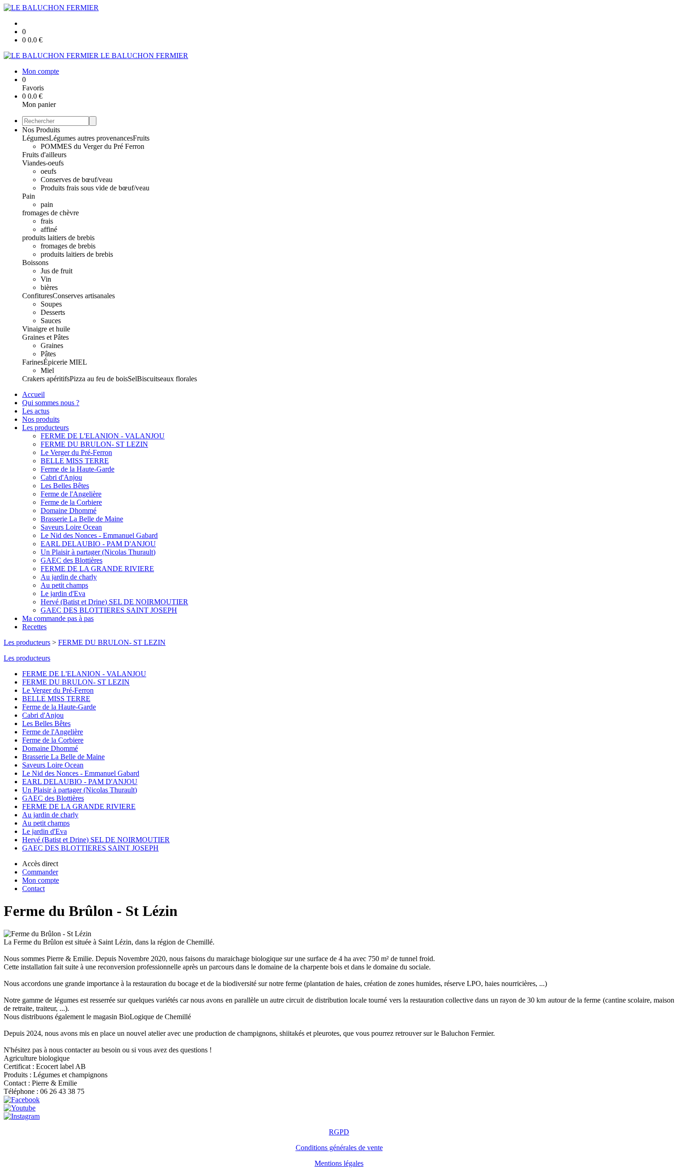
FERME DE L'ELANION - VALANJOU (103, 436)
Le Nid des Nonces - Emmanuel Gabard (99, 535)
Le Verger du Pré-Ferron (76, 452)
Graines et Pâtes (45, 337)
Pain (28, 196)
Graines (52, 345)
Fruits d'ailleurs (44, 155)
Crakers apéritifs (46, 379)
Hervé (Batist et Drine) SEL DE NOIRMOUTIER (114, 602)
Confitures (37, 296)
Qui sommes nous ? (50, 403)
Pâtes (48, 354)
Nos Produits (41, 130)
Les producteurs (45, 427)
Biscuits (148, 379)
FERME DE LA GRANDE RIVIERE (97, 569)
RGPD (339, 1132)
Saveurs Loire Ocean (71, 527)
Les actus (35, 411)
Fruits (141, 138)
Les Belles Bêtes (65, 486)
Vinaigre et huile (46, 329)
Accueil (33, 394)
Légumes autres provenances (91, 138)
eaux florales (178, 379)
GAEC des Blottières (71, 560)
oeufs (48, 171)
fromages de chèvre (50, 213)
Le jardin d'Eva (63, 593)
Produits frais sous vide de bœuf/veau (95, 188)
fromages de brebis (68, 246)
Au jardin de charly (69, 577)
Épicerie (56, 362)
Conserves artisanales (84, 296)
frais (47, 221)
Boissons (35, 262)
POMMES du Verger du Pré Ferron (92, 146)
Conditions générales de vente (339, 1147)
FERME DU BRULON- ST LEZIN (94, 444)
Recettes (34, 627)
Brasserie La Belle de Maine (82, 519)
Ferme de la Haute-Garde (77, 469)
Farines (32, 362)
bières (49, 287)
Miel (47, 370)
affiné (49, 229)
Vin (46, 279)
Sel (132, 379)
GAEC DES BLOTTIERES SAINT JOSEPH (109, 610)
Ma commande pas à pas (58, 618)
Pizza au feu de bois (99, 379)
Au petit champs (64, 585)
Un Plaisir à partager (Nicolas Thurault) (98, 552)
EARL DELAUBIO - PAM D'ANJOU (98, 544)
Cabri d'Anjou (61, 477)
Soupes (51, 304)
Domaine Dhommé (68, 510)
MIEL (78, 362)
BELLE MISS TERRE (75, 461)
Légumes (35, 138)
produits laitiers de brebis (58, 238)
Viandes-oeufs (43, 163)
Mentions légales (339, 1163)
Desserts (53, 312)
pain (47, 204)
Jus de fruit (56, 271)
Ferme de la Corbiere (71, 502)
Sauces (51, 321)
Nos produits (40, 419)
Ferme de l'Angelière (71, 494)
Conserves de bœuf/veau (77, 179)
